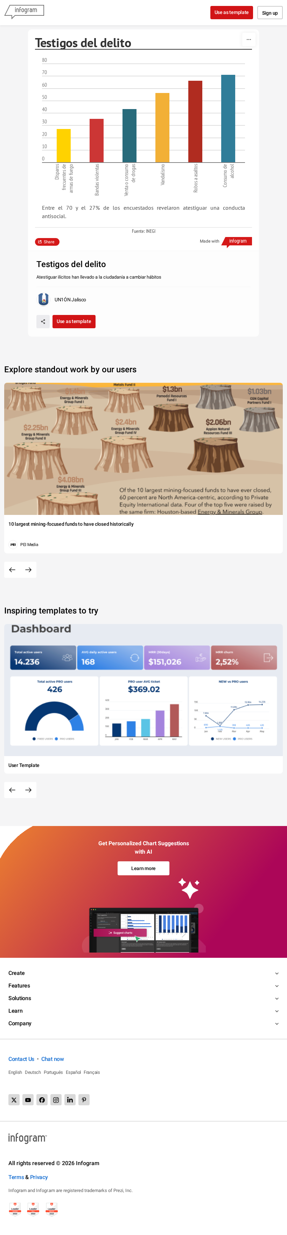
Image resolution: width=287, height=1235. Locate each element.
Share (49, 241)
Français (92, 1072)
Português (53, 1072)
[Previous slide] (12, 569)
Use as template (232, 12)
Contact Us (21, 1059)
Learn (15, 1010)
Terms (16, 1177)
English (15, 1072)
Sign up (270, 13)
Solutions (19, 998)
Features (19, 985)
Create (16, 973)
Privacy (39, 1177)
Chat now (52, 1059)
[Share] (43, 321)
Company (19, 1023)
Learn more (143, 868)
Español (73, 1072)
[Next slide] (28, 569)
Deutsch (33, 1072)
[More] (248, 39)
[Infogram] (24, 12)
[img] (64, 145)
